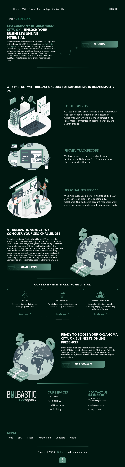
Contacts (60, 437)
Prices (31, 9)
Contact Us (58, 9)
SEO (24, 9)
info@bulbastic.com (97, 405)
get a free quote (28, 267)
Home (16, 9)
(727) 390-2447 (95, 410)
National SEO (54, 400)
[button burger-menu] (8, 9)
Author (73, 437)
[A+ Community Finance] (22, 397)
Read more (23, 314)
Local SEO (53, 396)
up (62, 461)
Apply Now (99, 44)
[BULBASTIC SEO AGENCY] (113, 9)
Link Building (54, 409)
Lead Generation (56, 405)
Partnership (43, 9)
